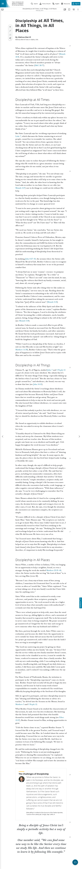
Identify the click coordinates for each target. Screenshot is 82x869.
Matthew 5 (19, 704)
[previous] (3, 436)
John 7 (49, 370)
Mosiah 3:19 (52, 302)
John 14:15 (37, 384)
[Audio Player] (75, 862)
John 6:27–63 (30, 259)
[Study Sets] (65, 9)
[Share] (10, 38)
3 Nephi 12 (32, 704)
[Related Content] (74, 9)
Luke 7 (18, 136)
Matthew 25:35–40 (53, 570)
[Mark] (10, 30)
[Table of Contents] (2, 9)
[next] (79, 436)
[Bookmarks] (69, 9)
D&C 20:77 (39, 65)
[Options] (78, 9)
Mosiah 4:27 (20, 188)
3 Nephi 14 (61, 370)
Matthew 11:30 (21, 349)
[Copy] (10, 35)
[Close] (10, 26)
